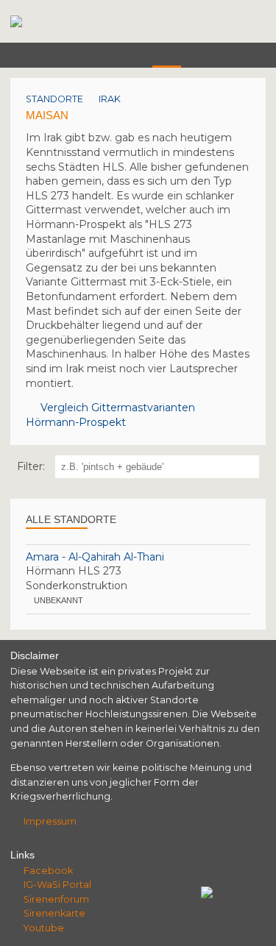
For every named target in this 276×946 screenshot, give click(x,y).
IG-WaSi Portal (57, 884)
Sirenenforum (56, 899)
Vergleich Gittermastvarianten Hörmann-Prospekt (110, 415)
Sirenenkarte (54, 913)
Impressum (50, 821)
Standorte (54, 98)
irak (110, 98)
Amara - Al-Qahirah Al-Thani (95, 556)
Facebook (48, 870)
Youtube (44, 927)
